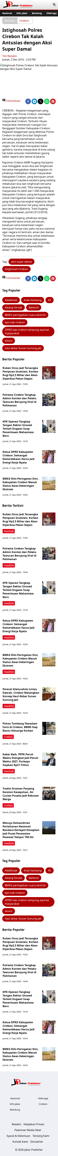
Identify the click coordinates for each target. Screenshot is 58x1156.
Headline (9, 565)
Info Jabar (21, 13)
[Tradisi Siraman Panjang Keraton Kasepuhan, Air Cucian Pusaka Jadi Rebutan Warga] (48, 793)
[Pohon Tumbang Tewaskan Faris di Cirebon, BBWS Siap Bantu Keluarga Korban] (48, 728)
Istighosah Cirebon (16, 269)
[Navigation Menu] (54, 5)
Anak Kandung (33, 300)
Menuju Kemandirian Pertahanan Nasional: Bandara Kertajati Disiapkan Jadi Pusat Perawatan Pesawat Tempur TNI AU (21, 830)
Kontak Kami (20, 1141)
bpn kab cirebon (15, 322)
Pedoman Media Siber (28, 1130)
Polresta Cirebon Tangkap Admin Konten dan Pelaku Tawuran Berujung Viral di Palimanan (19, 400)
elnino (8, 340)
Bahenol (34, 307)
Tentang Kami (41, 1136)
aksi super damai (21, 261)
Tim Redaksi (9, 56)
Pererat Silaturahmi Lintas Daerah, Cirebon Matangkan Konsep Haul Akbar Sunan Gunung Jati (21, 694)
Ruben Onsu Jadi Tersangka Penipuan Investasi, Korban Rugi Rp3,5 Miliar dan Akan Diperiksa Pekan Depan (20, 373)
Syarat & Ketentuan (18, 1136)
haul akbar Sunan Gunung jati (23, 348)
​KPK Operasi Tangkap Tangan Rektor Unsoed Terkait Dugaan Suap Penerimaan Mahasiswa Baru (18, 428)
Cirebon (24, 20)
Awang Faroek (13, 307)
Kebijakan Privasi (34, 1124)
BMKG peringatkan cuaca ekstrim (25, 315)
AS (49, 300)
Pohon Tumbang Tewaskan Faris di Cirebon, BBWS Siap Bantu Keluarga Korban (20, 727)
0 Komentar (12, 101)
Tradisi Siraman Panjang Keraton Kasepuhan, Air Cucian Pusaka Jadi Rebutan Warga (21, 794)
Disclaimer (36, 1141)
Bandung (37, 13)
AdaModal (11, 300)
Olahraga (51, 13)
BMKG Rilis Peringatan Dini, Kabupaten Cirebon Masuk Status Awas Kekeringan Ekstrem (21, 484)
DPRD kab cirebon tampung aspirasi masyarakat (27, 331)
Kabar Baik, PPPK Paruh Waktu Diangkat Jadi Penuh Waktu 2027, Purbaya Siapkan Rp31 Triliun (20, 760)
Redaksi (16, 1124)
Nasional (7, 13)
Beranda (10, 20)
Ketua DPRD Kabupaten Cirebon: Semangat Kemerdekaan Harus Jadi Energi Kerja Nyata (18, 457)
